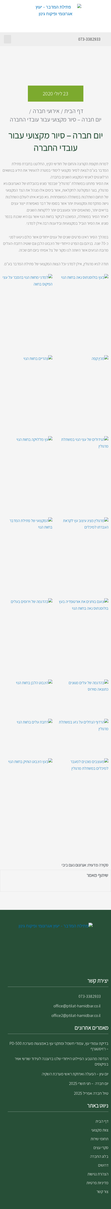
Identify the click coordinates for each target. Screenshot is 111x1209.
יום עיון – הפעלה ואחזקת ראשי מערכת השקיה (75, 1074)
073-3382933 (89, 39)
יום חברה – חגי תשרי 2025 (88, 1083)
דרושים (103, 1165)
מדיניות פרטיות (97, 1182)
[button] (7, 39)
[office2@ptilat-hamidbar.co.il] (105, 1015)
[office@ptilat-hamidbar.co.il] (105, 1006)
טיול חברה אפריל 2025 (91, 1093)
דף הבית (102, 1121)
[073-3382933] (105, 39)
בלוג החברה (99, 1156)
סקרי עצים (100, 1147)
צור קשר (102, 1191)
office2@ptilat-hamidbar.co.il (76, 1015)
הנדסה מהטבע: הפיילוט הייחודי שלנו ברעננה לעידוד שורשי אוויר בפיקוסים (61, 1061)
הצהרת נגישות (98, 1174)
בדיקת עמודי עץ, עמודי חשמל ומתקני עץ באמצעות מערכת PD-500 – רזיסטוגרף (59, 1046)
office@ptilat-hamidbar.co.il (77, 1006)
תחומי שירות (99, 1139)
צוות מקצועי (99, 1130)
